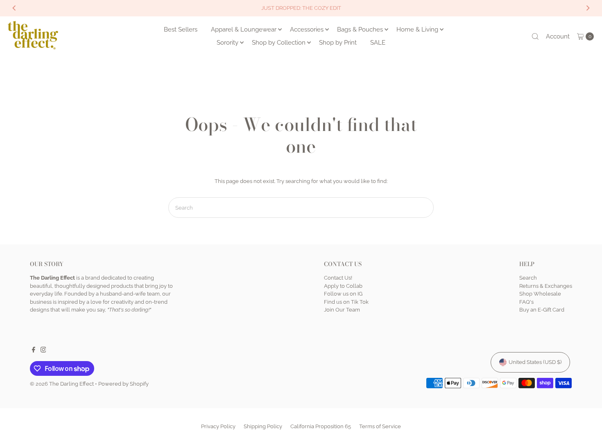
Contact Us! (338, 278)
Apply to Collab (343, 286)
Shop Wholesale (540, 294)
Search (528, 278)
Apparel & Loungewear (243, 29)
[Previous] (14, 8)
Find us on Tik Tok (346, 302)
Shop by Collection (279, 42)
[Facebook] (33, 351)
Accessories (307, 29)
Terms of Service (380, 426)
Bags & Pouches (360, 29)
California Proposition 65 (320, 426)
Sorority (227, 42)
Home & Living (417, 29)
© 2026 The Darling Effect (62, 384)
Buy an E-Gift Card (541, 310)
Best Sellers (180, 29)
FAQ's (526, 302)
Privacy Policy (218, 426)
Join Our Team (342, 310)
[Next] (587, 8)
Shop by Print (338, 42)
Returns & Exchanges (545, 286)
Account (558, 36)
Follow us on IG (343, 294)
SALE (377, 42)
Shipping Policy (263, 426)
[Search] (535, 36)
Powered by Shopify (123, 384)
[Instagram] (43, 351)
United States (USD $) (535, 362)
